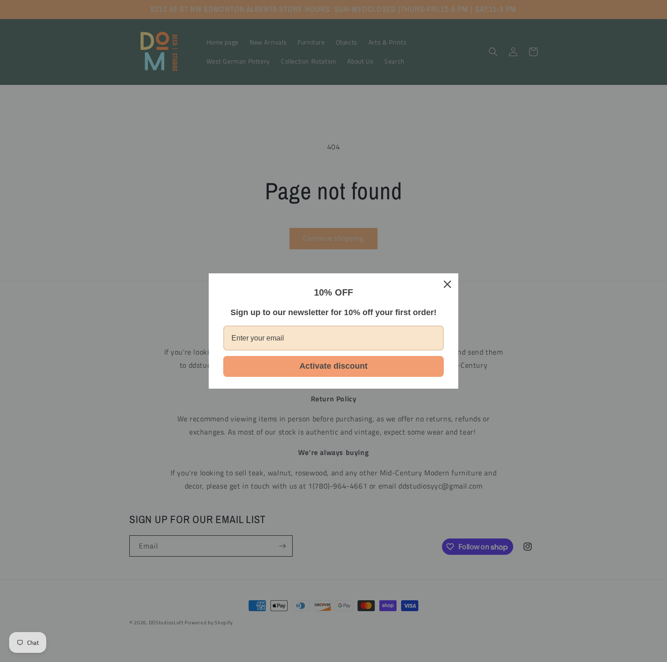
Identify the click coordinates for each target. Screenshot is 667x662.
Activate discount (333, 366)
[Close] (447, 284)
